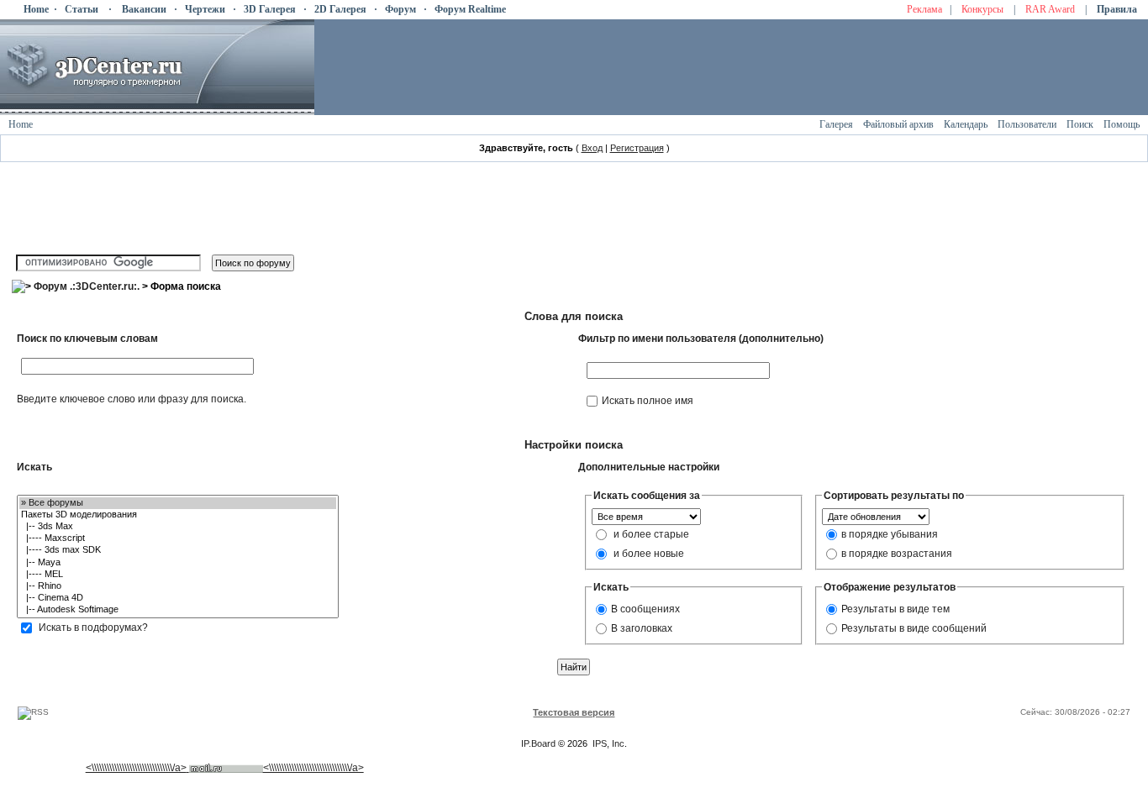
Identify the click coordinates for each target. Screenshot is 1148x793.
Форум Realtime (470, 9)
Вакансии (144, 9)
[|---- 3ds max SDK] (177, 550)
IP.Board (538, 743)
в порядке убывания (889, 533)
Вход (592, 148)
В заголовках (641, 627)
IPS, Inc (608, 743)
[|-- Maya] (177, 563)
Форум (400, 9)
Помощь (1121, 124)
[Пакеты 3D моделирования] (177, 515)
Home (36, 9)
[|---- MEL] (177, 574)
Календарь (965, 124)
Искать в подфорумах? (93, 627)
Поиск (1079, 124)
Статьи (81, 9)
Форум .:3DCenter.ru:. (87, 286)
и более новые (648, 553)
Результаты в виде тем (895, 608)
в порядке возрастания (896, 553)
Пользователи (1027, 124)
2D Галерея (340, 9)
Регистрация (637, 148)
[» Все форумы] (177, 503)
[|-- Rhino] (177, 586)
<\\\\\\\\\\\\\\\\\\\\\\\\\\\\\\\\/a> (136, 768)
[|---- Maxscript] (177, 538)
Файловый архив (898, 124)
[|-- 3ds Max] (177, 527)
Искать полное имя (647, 401)
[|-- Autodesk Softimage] (177, 610)
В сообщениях (645, 608)
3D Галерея (270, 9)
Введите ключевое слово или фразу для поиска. (131, 399)
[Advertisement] (321, 686)
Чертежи (205, 9)
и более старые (651, 533)
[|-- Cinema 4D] (177, 598)
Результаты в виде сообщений (914, 627)
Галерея (836, 124)
